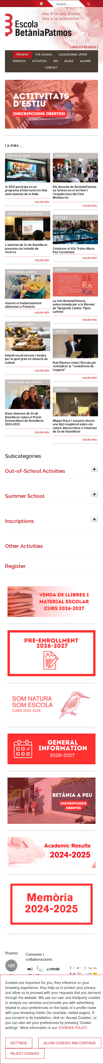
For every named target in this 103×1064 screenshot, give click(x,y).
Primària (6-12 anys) (22, 272)
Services (19, 61)
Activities (39, 61)
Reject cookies (24, 1053)
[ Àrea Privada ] (84, 47)
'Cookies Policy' (72, 1027)
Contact (51, 67)
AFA (55, 61)
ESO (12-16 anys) (19, 155)
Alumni (85, 61)
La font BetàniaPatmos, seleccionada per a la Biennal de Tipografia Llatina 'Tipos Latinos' (73, 306)
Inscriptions (19, 521)
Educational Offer (73, 54)
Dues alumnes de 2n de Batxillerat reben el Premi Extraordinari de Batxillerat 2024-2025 (24, 418)
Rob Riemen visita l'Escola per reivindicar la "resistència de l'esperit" (74, 366)
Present (22, 54)
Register (15, 566)
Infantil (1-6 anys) (21, 324)
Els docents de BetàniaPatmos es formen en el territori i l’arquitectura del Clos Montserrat (74, 192)
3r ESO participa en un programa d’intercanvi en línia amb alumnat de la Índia (26, 190)
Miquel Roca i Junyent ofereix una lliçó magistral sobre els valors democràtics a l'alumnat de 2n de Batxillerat (75, 426)
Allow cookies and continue (70, 1042)
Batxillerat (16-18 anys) (25, 213)
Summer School (24, 496)
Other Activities (24, 546)
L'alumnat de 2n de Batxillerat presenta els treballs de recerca (26, 248)
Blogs (69, 61)
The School (43, 54)
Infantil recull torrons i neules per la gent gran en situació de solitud (26, 359)
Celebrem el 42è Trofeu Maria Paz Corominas (73, 250)
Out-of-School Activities (35, 471)
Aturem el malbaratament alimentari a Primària (23, 305)
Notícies (61, 155)
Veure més (42, 202)
